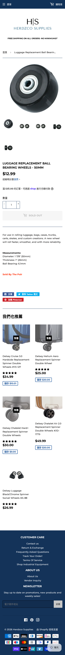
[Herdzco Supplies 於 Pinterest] (32, 620)
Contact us (32, 543)
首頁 (5, 52)
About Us (32, 576)
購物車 (58, 4)
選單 (9, 4)
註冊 (58, 604)
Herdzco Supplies (23, 629)
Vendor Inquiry (32, 580)
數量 (5, 198)
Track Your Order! (32, 556)
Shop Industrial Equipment (32, 564)
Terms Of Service (32, 560)
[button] (10, 373)
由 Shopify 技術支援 (47, 629)
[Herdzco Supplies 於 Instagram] (38, 620)
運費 (16, 179)
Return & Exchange (32, 547)
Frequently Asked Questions (32, 551)
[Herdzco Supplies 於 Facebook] (26, 620)
